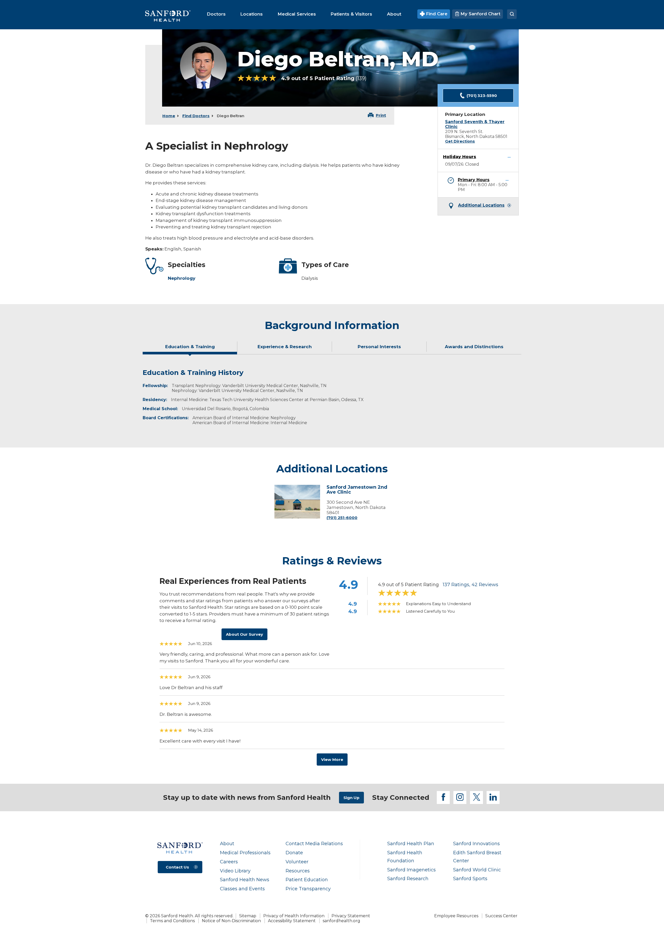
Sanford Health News (244, 880)
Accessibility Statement (292, 920)
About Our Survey (244, 634)
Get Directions (460, 141)
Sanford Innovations (476, 843)
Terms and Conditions (172, 920)
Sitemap (247, 915)
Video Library (235, 871)
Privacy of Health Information (293, 915)
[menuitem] (216, 14)
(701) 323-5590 (482, 95)
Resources (298, 871)
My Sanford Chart (479, 13)
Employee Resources (456, 915)
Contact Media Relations (314, 843)
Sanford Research (407, 878)
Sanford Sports (470, 878)
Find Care (436, 13)
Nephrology (181, 278)
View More (332, 759)
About (227, 843)
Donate (294, 853)
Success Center (501, 915)
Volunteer (297, 862)
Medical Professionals (245, 853)
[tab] (190, 348)
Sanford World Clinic (477, 870)
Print (381, 115)
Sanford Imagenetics (411, 870)
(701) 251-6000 (342, 517)
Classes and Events (242, 889)
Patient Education (307, 880)
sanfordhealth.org (341, 920)
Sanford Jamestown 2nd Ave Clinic (357, 490)
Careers (229, 862)
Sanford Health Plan (410, 843)
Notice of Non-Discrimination (231, 920)
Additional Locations (481, 205)
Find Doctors (196, 115)
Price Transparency (308, 889)
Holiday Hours (459, 156)
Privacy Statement (350, 915)
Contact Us (177, 867)
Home (168, 115)
